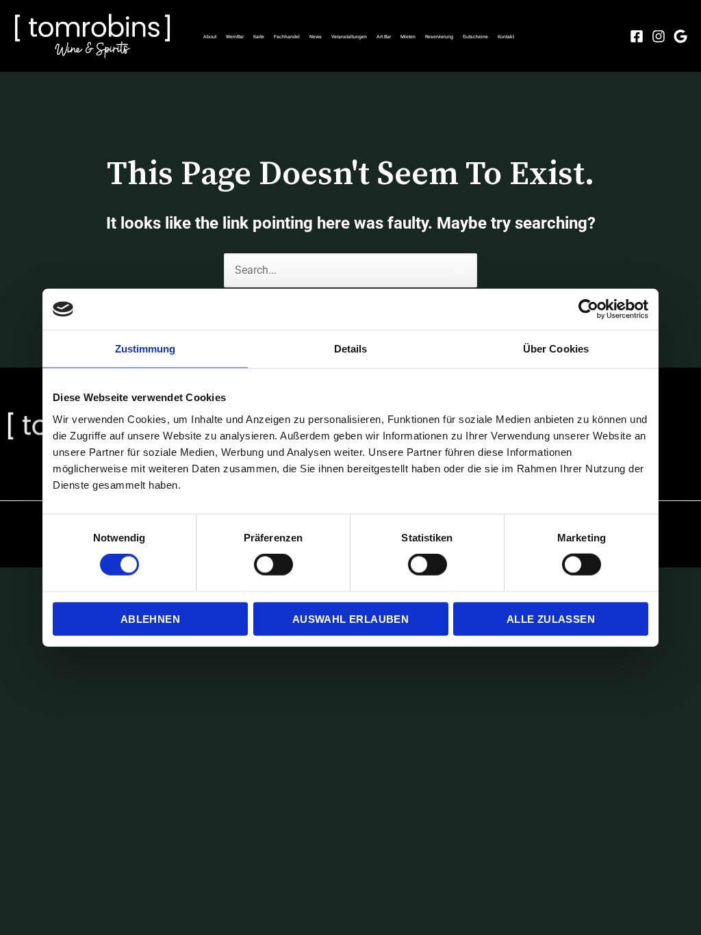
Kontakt (506, 37)
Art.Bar (384, 37)
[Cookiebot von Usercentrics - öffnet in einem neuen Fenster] (588, 309)
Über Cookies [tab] (556, 349)
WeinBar (235, 37)
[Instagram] (658, 36)
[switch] (273, 565)
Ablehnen (150, 618)
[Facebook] (636, 36)
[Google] (680, 36)
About (209, 37)
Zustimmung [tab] (145, 349)
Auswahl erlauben (350, 618)
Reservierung (439, 37)
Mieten (408, 37)
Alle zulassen (551, 618)
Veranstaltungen (349, 37)
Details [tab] (351, 349)
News (315, 37)
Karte (258, 37)
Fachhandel (287, 37)
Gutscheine (475, 37)
